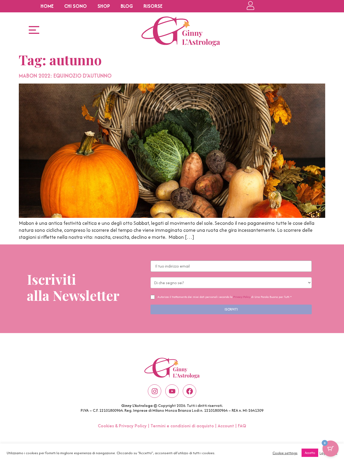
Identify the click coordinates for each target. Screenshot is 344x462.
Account (226, 426)
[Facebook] (189, 391)
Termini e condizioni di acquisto (182, 426)
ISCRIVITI (231, 309)
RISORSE (153, 6)
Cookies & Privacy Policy (122, 426)
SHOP (104, 6)
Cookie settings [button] (285, 452)
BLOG (127, 6)
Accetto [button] (310, 452)
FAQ (242, 426)
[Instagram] (154, 391)
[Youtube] (172, 391)
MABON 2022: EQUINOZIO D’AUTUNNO (65, 76)
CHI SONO (75, 6)
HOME (47, 6)
